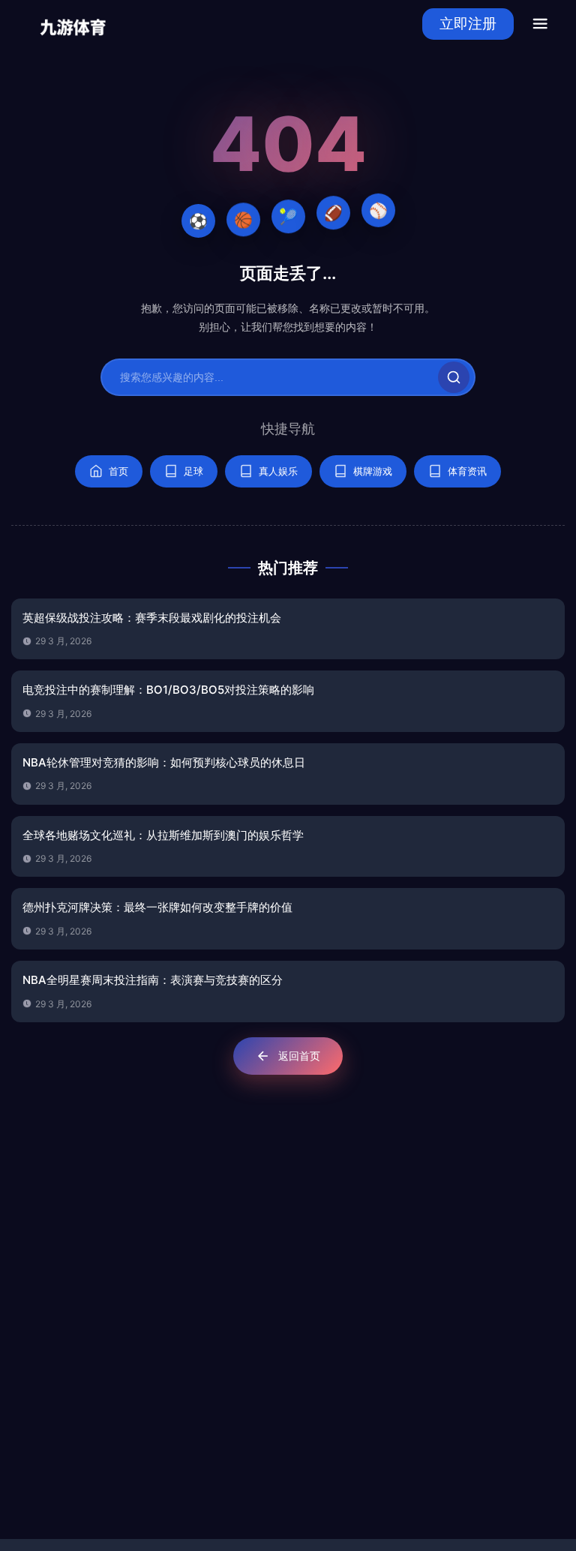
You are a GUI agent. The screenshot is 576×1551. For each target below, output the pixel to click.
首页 (118, 471)
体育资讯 (467, 471)
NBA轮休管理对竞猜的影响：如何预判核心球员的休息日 (163, 762)
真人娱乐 (278, 471)
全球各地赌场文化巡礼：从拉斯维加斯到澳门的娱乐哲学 (163, 835)
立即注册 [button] (468, 24)
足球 (193, 471)
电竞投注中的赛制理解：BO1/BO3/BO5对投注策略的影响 (168, 689)
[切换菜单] (540, 24)
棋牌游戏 (372, 471)
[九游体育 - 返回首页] (73, 23)
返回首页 (299, 1055)
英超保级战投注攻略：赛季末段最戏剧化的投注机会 (151, 617)
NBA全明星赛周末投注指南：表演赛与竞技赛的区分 (152, 980)
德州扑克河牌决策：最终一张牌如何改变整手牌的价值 (157, 907)
